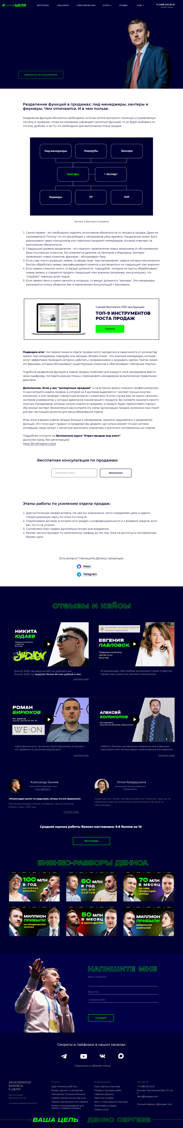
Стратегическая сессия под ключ (68, 1098)
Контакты (143, 1082)
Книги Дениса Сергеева (107, 1086)
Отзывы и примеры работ (107, 1090)
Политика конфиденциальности (23, 1103)
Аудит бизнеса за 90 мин (64, 1086)
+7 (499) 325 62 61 (145, 1086)
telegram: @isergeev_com (159, 1104)
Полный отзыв (71, 811)
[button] (165, 5)
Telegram (90, 574)
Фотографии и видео (105, 1105)
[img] (34, 886)
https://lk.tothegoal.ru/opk (39, 443)
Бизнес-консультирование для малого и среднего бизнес (67, 1106)
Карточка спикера (103, 1098)
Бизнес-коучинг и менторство (67, 1090)
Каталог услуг (101, 1109)
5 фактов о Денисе (104, 1094)
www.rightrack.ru (43, 789)
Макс (87, 566)
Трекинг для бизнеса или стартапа (69, 1102)
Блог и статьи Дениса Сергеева (111, 1102)
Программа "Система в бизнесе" (68, 1094)
